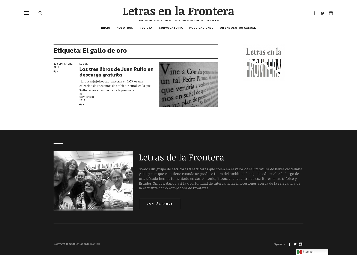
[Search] (40, 12)
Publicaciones (201, 28)
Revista (145, 28)
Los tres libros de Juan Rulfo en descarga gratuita (116, 72)
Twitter (322, 12)
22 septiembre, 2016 (63, 65)
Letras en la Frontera (178, 10)
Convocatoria (171, 28)
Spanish (307, 251)
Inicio (105, 28)
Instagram (331, 12)
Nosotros (125, 28)
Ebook (83, 64)
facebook (314, 12)
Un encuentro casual (238, 28)
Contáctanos (160, 203)
